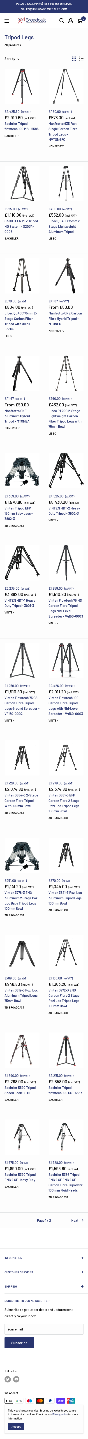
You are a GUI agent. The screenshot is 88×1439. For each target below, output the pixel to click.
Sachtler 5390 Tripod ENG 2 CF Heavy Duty (20, 1177)
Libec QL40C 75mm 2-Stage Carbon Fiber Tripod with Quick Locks (21, 321)
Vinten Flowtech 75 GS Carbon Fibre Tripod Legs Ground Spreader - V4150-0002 (22, 706)
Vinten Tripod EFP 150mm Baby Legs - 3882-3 (19, 513)
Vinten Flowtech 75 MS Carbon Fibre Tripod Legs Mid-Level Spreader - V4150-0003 (66, 608)
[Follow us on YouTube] (16, 1379)
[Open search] (61, 20)
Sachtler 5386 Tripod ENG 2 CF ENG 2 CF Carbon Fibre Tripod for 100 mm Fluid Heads (66, 1182)
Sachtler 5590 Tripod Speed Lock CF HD (20, 1090)
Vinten (53, 520)
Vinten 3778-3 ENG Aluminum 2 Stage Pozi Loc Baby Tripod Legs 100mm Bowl (21, 900)
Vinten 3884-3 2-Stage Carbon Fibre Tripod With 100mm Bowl (21, 800)
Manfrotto (56, 146)
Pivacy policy (60, 1414)
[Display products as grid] (74, 59)
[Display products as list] (81, 59)
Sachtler (12, 136)
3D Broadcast (14, 525)
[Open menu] (7, 21)
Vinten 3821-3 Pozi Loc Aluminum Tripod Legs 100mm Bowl (65, 897)
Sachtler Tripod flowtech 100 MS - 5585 (22, 126)
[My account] (70, 20)
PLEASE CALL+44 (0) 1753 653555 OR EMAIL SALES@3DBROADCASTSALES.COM (44, 6)
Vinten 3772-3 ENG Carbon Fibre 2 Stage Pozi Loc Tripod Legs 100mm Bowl (64, 998)
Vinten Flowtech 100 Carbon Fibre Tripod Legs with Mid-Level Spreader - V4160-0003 (66, 706)
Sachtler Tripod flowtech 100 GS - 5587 (65, 1090)
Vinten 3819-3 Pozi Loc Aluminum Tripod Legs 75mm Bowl (21, 995)
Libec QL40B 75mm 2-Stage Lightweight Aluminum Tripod (65, 226)
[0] (80, 20)
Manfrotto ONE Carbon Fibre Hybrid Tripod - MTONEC (65, 318)
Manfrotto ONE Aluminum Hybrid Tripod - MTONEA (17, 416)
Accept (16, 1426)
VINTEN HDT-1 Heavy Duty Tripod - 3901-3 (20, 603)
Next (75, 1220)
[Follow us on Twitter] (8, 1379)
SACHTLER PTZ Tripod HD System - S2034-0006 (21, 226)
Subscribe (19, 1342)
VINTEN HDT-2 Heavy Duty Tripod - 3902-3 (64, 510)
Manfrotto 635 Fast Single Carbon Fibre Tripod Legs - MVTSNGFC (63, 131)
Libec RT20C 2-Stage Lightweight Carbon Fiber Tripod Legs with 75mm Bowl (65, 419)
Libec (52, 238)
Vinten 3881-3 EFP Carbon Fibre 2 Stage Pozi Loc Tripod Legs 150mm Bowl (64, 803)
